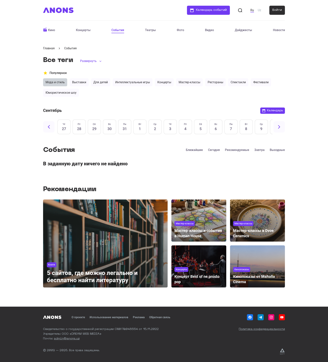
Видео (209, 30)
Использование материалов (109, 317)
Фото (180, 30)
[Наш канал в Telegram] (261, 317)
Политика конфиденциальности (262, 329)
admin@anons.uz (67, 338)
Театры (150, 30)
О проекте (78, 317)
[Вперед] (279, 127)
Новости (279, 30)
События (117, 30)
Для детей (100, 82)
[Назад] (48, 127)
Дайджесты (243, 30)
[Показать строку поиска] (240, 10)
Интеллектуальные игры (132, 82)
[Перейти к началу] (58, 10)
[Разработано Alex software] (282, 351)
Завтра (259, 150)
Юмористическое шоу (61, 92)
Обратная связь (159, 317)
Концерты (83, 30)
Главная (49, 48)
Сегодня (214, 150)
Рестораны (215, 82)
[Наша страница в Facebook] (250, 317)
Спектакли (238, 82)
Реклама (139, 317)
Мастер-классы (189, 82)
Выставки (79, 82)
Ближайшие (194, 150)
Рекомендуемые (237, 150)
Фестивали (261, 82)
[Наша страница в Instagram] (271, 317)
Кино (51, 30)
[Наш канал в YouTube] (282, 317)
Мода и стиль (55, 82)
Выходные (277, 150)
